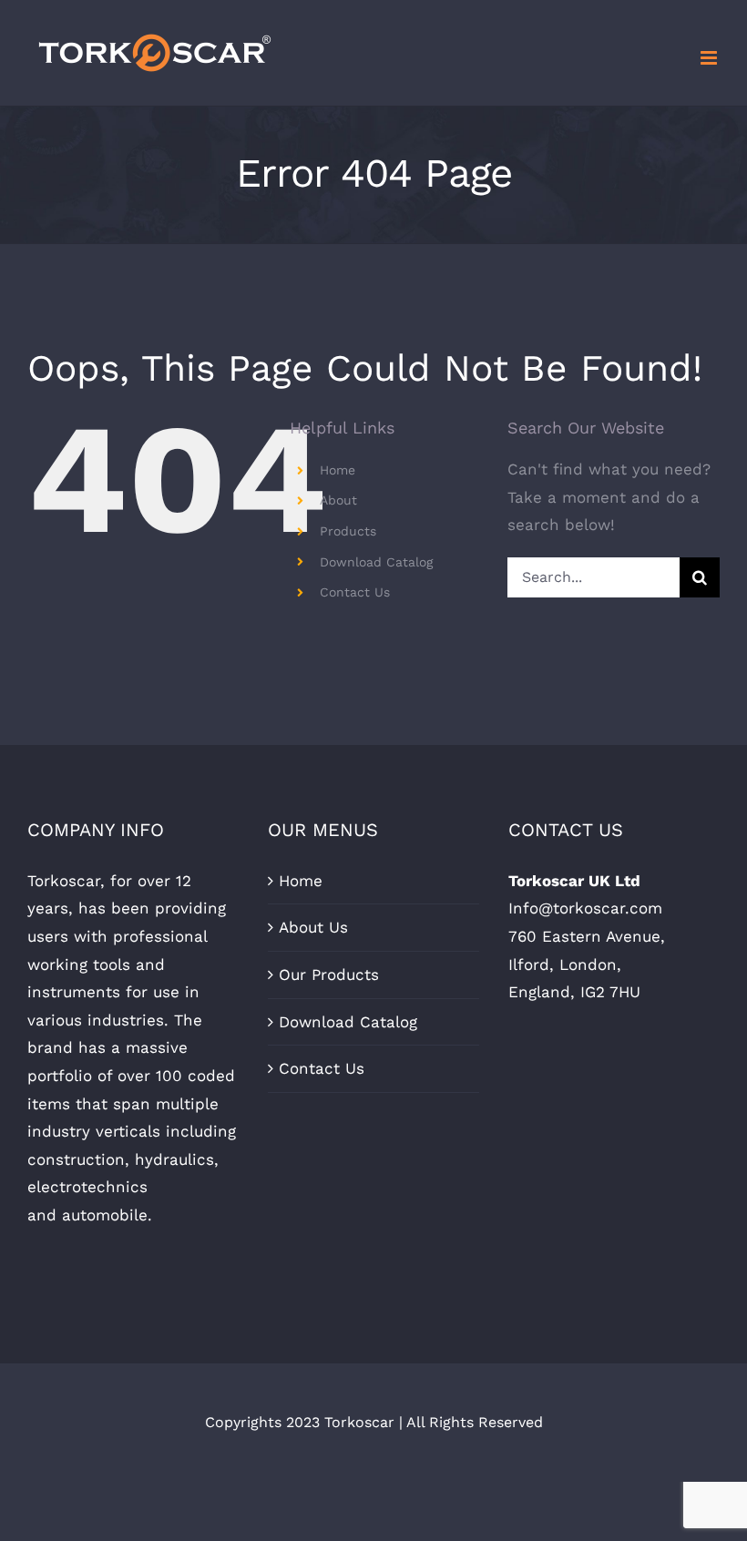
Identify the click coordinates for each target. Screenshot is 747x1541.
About (338, 500)
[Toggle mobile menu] (710, 57)
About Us (313, 927)
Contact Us (355, 592)
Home (337, 470)
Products (348, 531)
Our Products (329, 974)
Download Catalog (376, 562)
